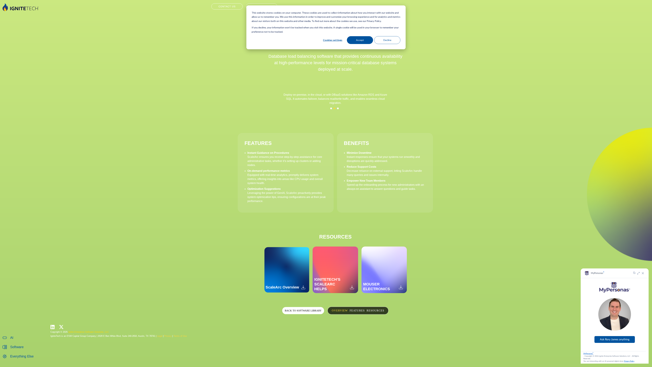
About (13, 360)
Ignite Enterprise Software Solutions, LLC (88, 332)
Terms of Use (180, 336)
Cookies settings (332, 40)
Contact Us (227, 6)
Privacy (168, 336)
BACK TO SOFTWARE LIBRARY (303, 310)
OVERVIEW (340, 310)
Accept (360, 40)
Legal (159, 336)
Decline (387, 40)
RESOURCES (375, 310)
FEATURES (357, 310)
